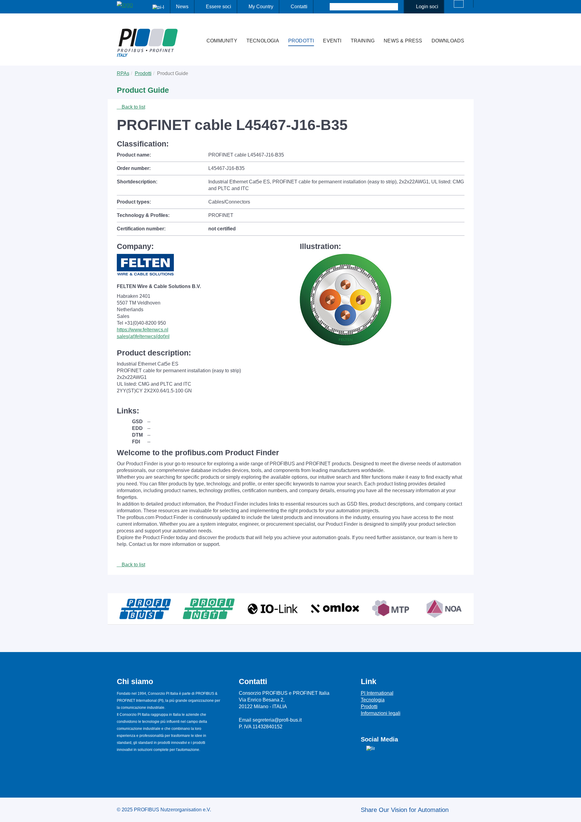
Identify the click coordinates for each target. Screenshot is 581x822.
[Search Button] (324, 6)
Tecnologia (262, 40)
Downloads (448, 40)
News (182, 6)
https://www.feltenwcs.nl (142, 329)
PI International (377, 693)
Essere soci (218, 6)
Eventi (332, 40)
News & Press (403, 40)
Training (363, 40)
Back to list (132, 107)
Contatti (299, 6)
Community (221, 40)
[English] (458, 4)
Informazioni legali (380, 713)
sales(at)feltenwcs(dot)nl (143, 336)
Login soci (427, 6)
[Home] (195, 29)
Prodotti (301, 40)
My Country (261, 6)
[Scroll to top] (573, 812)
